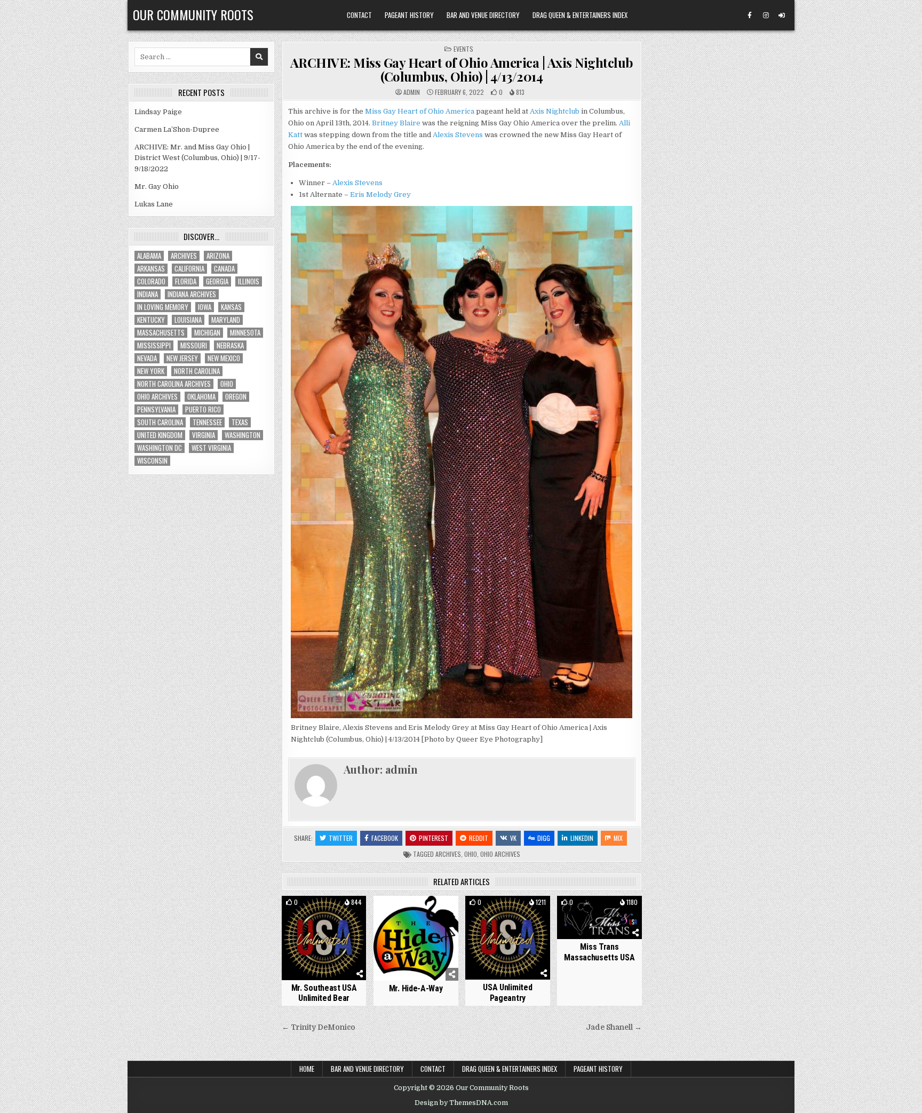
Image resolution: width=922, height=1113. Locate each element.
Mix (618, 837)
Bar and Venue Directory (483, 15)
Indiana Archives (192, 294)
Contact (359, 15)
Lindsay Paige (158, 112)
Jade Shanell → (614, 1027)
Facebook (384, 837)
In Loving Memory (162, 307)
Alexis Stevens (458, 135)
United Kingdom (159, 435)
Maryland (225, 320)
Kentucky (151, 320)
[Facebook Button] (750, 15)
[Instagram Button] (766, 15)
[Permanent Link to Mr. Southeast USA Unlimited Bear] (324, 938)
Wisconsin (152, 461)
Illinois (248, 281)
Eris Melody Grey (380, 194)
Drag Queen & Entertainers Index (579, 15)
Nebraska (230, 345)
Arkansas (151, 269)
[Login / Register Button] (782, 15)
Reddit (478, 837)
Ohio (470, 853)
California (189, 269)
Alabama (149, 256)
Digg (543, 837)
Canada (224, 269)
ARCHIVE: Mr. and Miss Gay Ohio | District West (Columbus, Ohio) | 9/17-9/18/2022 (197, 158)
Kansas (231, 307)
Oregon (236, 397)
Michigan (207, 333)
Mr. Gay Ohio (156, 186)
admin (411, 92)
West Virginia (211, 448)
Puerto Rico (203, 409)
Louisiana (188, 320)
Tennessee (207, 422)
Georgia (217, 281)
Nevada (147, 358)
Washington (242, 435)
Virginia (203, 435)
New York (150, 371)
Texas (240, 422)
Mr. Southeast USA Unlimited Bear (324, 993)
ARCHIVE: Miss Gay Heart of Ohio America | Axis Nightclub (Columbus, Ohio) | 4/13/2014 (461, 69)
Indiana (147, 294)
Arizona (217, 256)
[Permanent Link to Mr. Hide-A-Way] (415, 938)
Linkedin (581, 837)
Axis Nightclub (554, 111)
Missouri (193, 345)
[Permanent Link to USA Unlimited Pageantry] (507, 938)
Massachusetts (161, 333)
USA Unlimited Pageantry (507, 992)
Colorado (151, 281)
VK (513, 837)
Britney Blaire (396, 123)
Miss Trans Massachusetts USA (599, 952)
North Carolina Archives (174, 384)
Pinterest (433, 837)
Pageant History (409, 15)
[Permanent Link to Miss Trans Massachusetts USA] (599, 917)
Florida (185, 281)
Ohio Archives (500, 853)
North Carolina (197, 371)
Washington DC (159, 448)
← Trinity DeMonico (318, 1027)
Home (306, 1068)
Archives (448, 853)
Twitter (341, 837)
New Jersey (182, 358)
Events (463, 48)
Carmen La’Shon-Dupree (176, 129)
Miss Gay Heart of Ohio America (419, 111)
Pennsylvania (156, 409)
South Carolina (160, 422)
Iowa (204, 307)
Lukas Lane (153, 204)
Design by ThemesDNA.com (461, 1103)
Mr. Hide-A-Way (416, 988)
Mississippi (154, 345)
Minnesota (245, 333)
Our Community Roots (193, 14)
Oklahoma (201, 397)
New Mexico (224, 358)
